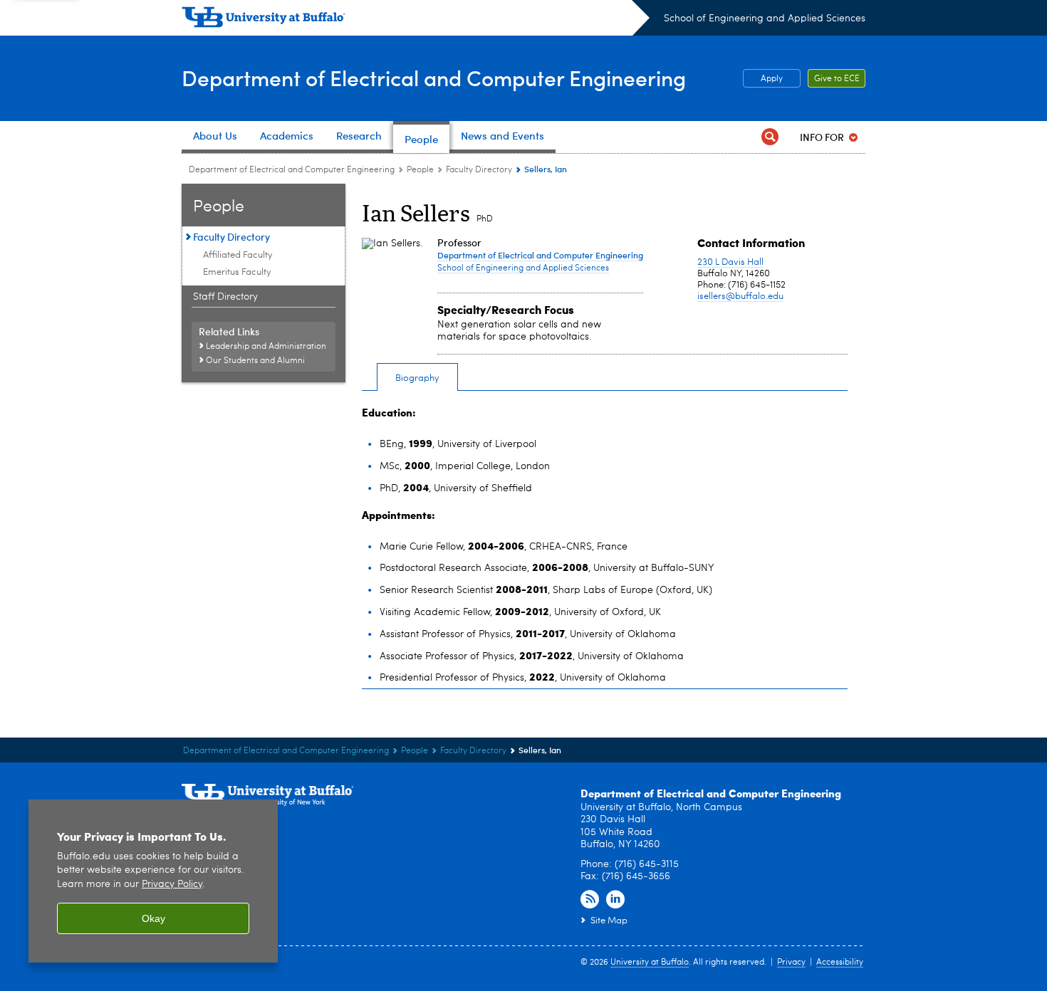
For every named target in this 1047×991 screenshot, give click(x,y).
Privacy (791, 962)
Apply (772, 79)
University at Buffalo (649, 962)
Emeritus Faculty (237, 272)
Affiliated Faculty (238, 255)
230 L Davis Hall (730, 262)
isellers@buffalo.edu (740, 296)
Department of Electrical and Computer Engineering (434, 77)
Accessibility (839, 962)
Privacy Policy (172, 884)
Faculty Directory (479, 170)
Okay (153, 918)
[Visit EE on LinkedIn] (615, 900)
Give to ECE (837, 79)
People (420, 170)
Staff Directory (225, 297)
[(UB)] (416, 20)
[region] (153, 881)
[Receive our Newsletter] (589, 900)
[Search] (770, 137)
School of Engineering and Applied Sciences (764, 18)
